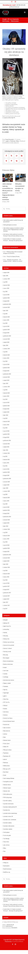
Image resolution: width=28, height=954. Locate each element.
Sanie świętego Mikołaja (8, 778)
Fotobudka (5, 686)
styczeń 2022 (6, 431)
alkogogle (5, 619)
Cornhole (5, 673)
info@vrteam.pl (14, 7)
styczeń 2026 (6, 294)
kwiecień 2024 (6, 355)
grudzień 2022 (6, 405)
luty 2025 (5, 323)
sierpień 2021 (6, 446)
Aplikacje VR (6, 623)
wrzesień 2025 (6, 307)
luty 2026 (5, 291)
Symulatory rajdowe (7, 829)
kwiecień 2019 (6, 535)
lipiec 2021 (5, 450)
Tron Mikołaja (6, 838)
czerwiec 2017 (6, 605)
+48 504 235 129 (10, 924)
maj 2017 (5, 608)
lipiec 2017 (5, 602)
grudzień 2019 (6, 510)
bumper (5, 667)
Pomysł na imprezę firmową (13, 256)
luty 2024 (5, 361)
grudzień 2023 (6, 367)
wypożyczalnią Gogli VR (9, 117)
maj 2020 (5, 494)
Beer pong (5, 654)
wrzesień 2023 (6, 377)
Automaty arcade (7, 651)
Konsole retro (6, 724)
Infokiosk (5, 705)
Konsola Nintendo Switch (9, 721)
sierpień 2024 (6, 342)
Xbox (4, 851)
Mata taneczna (6, 730)
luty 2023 (5, 399)
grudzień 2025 (6, 297)
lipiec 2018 (5, 564)
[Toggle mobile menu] (25, 12)
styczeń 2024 (6, 364)
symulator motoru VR (8, 816)
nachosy (5, 734)
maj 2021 (5, 456)
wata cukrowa (6, 845)
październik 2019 (7, 516)
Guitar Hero (5, 699)
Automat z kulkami (7, 648)
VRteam (21, 941)
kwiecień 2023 (6, 393)
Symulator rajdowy (7, 822)
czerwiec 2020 (6, 491)
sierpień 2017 (6, 599)
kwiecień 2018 (6, 573)
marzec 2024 (6, 358)
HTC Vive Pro (6, 702)
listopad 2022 (6, 408)
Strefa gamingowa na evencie (10, 224)
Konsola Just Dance (7, 718)
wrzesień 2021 (6, 443)
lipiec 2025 (5, 310)
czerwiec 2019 (6, 529)
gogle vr (8, 141)
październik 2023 (7, 374)
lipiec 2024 (5, 345)
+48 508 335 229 (20, 5)
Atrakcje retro (6, 638)
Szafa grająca (6, 832)
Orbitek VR (5, 746)
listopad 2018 (6, 551)
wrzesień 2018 (6, 557)
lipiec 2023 (5, 383)
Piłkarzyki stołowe (7, 749)
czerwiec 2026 (6, 278)
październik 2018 (7, 554)
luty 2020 (5, 504)
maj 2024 (5, 351)
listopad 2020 (6, 475)
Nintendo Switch (7, 740)
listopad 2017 (6, 589)
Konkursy (5, 715)
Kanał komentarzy (7, 869)
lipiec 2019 (5, 526)
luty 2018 (5, 580)
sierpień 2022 (6, 412)
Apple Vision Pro (7, 626)
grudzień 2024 (6, 329)
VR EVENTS (14, 927)
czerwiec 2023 (6, 386)
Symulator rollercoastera (8, 826)
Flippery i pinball (7, 683)
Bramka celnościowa (8, 664)
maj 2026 (5, 282)
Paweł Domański (9, 139)
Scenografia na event (8, 781)
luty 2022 (5, 427)
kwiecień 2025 (6, 317)
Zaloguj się (5, 862)
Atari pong (5, 635)
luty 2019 (5, 542)
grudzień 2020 (6, 472)
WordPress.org (6, 872)
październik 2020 (7, 478)
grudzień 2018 (6, 548)
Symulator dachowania (8, 803)
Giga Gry (5, 689)
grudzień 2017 (6, 586)
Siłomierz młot (6, 791)
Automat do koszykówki (8, 645)
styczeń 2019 (6, 545)
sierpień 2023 (6, 380)
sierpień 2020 (6, 484)
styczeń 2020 (6, 507)
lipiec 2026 (5, 275)
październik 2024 (7, 336)
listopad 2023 (6, 370)
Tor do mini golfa (7, 835)
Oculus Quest (6, 743)
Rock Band (5, 772)
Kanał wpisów (6, 865)
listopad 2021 (6, 437)
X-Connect (15, 941)
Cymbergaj (5, 677)
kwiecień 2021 (6, 459)
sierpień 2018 (6, 561)
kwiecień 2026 (6, 285)
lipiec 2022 (5, 415)
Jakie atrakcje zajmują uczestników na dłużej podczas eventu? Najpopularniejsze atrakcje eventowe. (13, 229)
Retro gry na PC (6, 768)
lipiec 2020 (5, 488)
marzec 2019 (6, 538)
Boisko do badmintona (8, 661)
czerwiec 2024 (6, 348)
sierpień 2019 (6, 523)
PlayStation (5, 753)
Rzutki (4, 775)
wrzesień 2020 (6, 481)
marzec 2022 (6, 424)
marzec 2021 (6, 462)
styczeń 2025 (6, 326)
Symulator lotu (6, 810)
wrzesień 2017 (6, 595)
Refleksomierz (6, 765)
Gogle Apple (6, 692)
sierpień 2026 (6, 272)
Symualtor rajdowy (7, 800)
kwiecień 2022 (6, 421)
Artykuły (5, 632)
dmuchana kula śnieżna (8, 680)
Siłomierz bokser (7, 784)
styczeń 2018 (6, 583)
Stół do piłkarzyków (7, 794)
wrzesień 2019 (6, 519)
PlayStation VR (6, 756)
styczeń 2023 (6, 402)
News (4, 737)
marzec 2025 (6, 320)
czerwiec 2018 (6, 567)
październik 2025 (7, 304)
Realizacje (12, 141)
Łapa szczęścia (6, 727)
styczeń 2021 (6, 469)
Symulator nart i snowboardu (9, 819)
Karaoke (5, 708)
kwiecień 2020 (6, 497)
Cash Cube (5, 670)
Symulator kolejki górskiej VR (10, 807)
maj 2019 (5, 532)
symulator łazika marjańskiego (10, 813)
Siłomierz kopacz (7, 788)
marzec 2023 (6, 396)
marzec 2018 (6, 576)
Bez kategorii (6, 657)
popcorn (5, 759)
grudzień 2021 (6, 434)
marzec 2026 (6, 288)
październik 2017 (7, 592)
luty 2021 (5, 465)
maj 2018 (5, 570)
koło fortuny (6, 711)
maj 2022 (5, 418)
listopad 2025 (6, 301)
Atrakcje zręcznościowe (8, 642)
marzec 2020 (6, 500)
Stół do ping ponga (7, 797)
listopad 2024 (6, 332)
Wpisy (17, 141)
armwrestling (6, 629)
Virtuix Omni (6, 841)
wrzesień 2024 (6, 339)
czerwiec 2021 (6, 453)
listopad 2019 (6, 513)
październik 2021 (7, 440)
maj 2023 (5, 389)
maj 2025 (5, 313)
